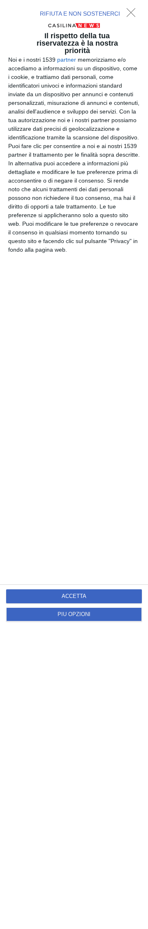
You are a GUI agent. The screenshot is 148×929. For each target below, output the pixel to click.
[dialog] (74, 464)
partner (66, 60)
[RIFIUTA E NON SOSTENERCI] (133, 14)
